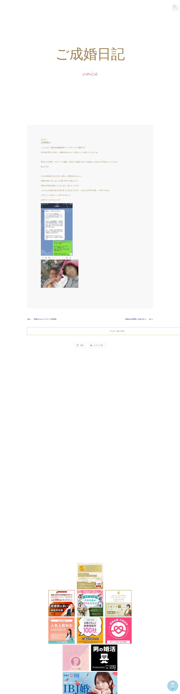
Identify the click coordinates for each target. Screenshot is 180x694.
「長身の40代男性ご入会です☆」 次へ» (138, 319)
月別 (82, 345)
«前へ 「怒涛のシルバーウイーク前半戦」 (42, 319)
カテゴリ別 (98, 345)
